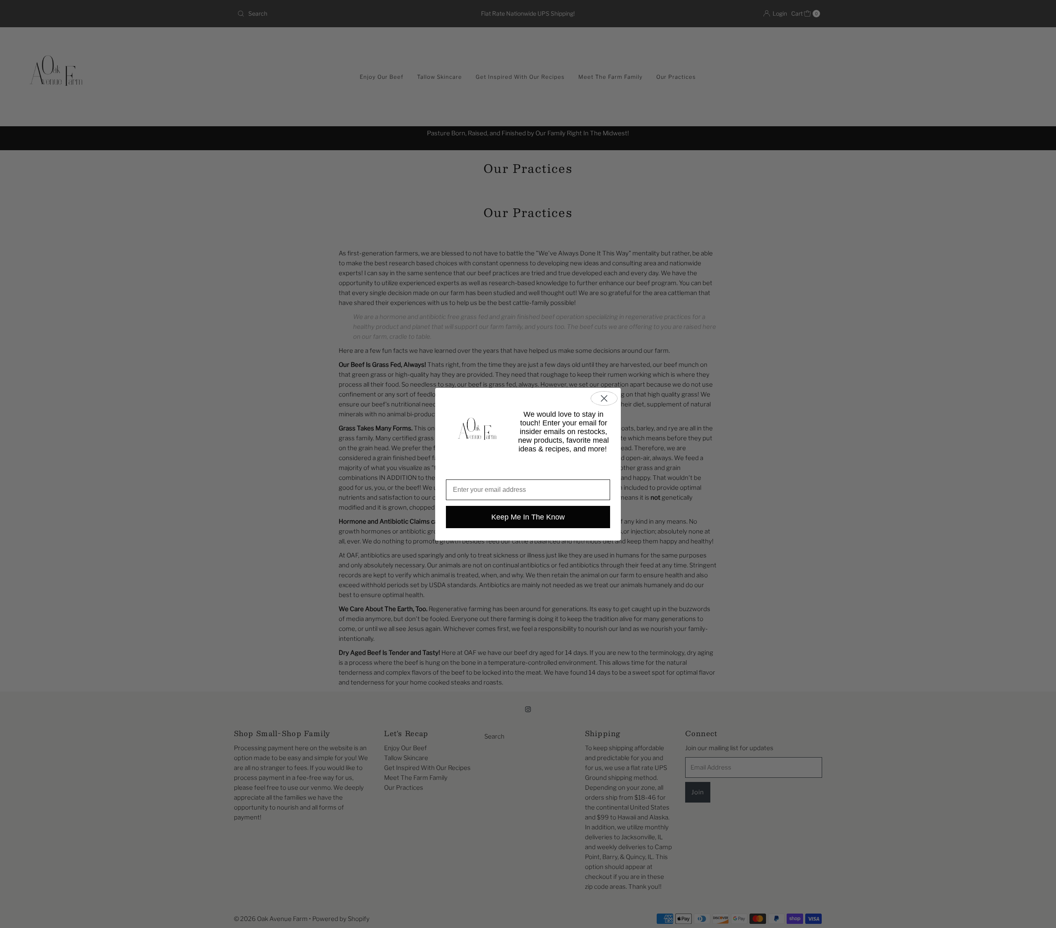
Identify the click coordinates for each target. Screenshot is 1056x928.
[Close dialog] (604, 398)
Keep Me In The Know (528, 517)
